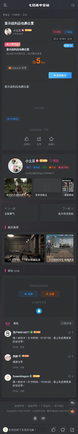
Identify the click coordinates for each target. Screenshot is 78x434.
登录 (30, 294)
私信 (70, 31)
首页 (7, 14)
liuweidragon (21, 376)
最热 (16, 323)
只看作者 (66, 323)
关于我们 (59, 405)
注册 (51, 294)
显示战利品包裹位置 (19, 23)
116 (54, 167)
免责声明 (32, 405)
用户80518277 (21, 332)
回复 (22, 346)
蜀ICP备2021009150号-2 (59, 410)
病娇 (15, 356)
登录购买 (61, 75)
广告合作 (45, 405)
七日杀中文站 (38, 410)
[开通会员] (72, 411)
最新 (8, 323)
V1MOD (16, 14)
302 (38, 167)
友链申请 (19, 405)
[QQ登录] (39, 311)
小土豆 (17, 30)
